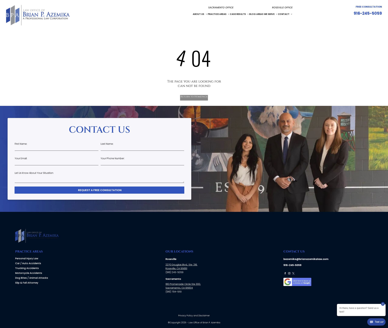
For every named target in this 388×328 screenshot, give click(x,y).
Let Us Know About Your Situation (34, 173)
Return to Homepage (194, 96)
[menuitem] (199, 14)
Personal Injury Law (26, 258)
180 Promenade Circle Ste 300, (183, 284)
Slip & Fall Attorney (26, 282)
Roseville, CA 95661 (176, 268)
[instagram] (289, 274)
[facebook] (285, 274)
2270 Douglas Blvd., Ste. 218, (181, 264)
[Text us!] (376, 322)
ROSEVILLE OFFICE (282, 7)
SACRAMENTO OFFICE (220, 7)
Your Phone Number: (112, 158)
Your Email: (21, 158)
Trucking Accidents (27, 268)
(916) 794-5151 (174, 291)
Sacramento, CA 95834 (179, 288)
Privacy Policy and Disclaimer (194, 315)
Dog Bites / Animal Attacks (31, 278)
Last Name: (107, 144)
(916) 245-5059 (174, 272)
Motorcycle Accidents (28, 273)
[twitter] (293, 274)
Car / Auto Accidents (28, 263)
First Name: (21, 144)
